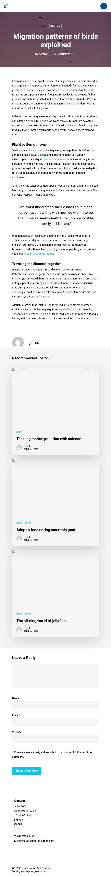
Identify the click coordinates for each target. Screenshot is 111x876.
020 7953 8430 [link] (25, 836)
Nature (55, 26)
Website (17, 732)
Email (16, 715)
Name (16, 698)
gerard (43, 54)
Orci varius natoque (55, 159)
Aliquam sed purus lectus (38, 254)
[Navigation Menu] (103, 6)
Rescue (27, 523)
